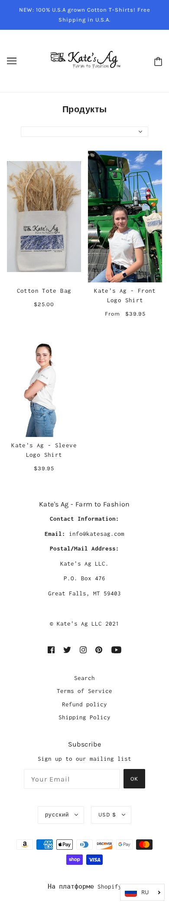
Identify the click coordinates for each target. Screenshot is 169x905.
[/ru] (84, 60)
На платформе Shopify (85, 886)
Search (84, 677)
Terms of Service (84, 690)
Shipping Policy (84, 717)
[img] (51, 649)
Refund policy (84, 704)
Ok (134, 778)
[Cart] (156, 61)
